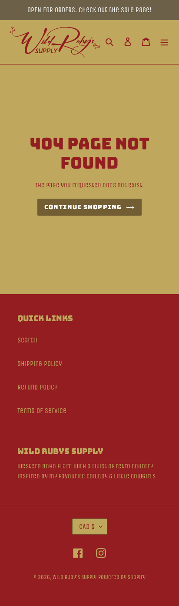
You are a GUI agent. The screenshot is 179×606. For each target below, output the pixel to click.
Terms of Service (41, 410)
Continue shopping (83, 207)
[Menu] (164, 41)
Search (27, 340)
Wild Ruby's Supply (74, 577)
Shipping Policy (39, 363)
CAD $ (87, 526)
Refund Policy (37, 387)
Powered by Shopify (122, 577)
